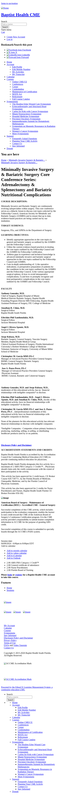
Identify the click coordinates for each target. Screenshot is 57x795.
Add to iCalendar (14, 555)
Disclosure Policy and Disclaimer (16, 445)
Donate (10, 148)
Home (9, 62)
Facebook (26, 50)
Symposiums (12, 101)
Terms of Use (10, 643)
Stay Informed (18, 146)
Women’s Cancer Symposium (25, 131)
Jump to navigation (9, 3)
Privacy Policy (10, 640)
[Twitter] (17, 612)
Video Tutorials (20, 645)
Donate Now (45, 602)
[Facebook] (7, 612)
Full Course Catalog (21, 99)
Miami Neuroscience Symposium (26, 114)
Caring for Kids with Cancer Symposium (30, 111)
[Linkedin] (26, 612)
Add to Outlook (13, 558)
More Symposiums (20, 133)
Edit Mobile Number (21, 69)
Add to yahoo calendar (17, 553)
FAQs (6, 645)
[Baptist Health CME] (7, 602)
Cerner (15, 87)
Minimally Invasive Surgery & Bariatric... (27, 160)
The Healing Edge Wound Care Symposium (31, 104)
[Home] (5, 8)
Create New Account (16, 37)
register (18, 575)
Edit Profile (17, 67)
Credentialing (18, 89)
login (9, 575)
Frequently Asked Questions (24, 138)
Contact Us (17, 143)
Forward (25, 57)
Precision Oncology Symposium (26, 119)
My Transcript (18, 74)
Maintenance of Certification (24, 91)
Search (4, 21)
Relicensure (17, 96)
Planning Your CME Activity (24, 141)
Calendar (11, 77)
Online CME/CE (19, 82)
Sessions (10, 590)
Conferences (17, 84)
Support (10, 136)
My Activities (18, 72)
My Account (9, 625)
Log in (9, 39)
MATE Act (17, 94)
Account (10, 64)
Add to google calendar (17, 550)
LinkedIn (25, 55)
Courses (10, 79)
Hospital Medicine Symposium (25, 116)
